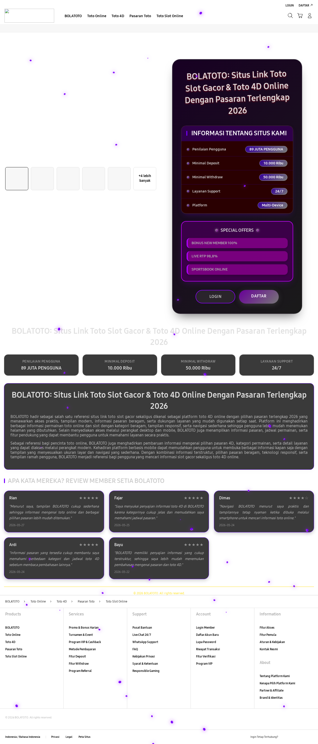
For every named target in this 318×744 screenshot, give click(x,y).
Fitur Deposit (77, 656)
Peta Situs (84, 737)
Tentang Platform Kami (275, 676)
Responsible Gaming (145, 671)
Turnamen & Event (81, 635)
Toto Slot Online (16, 656)
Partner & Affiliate (271, 690)
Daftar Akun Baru (207, 635)
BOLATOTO (19, 416)
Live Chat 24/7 (141, 635)
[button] (300, 15)
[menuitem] (73, 16)
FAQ (135, 649)
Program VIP (204, 663)
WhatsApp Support (145, 642)
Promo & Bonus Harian (84, 627)
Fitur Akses (267, 627)
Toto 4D (10, 642)
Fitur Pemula (268, 635)
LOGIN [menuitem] (289, 5)
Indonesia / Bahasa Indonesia (22, 737)
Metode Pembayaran (82, 649)
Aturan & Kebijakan (272, 642)
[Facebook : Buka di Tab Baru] (284, 737)
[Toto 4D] (29, 15)
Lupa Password (206, 642)
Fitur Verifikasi (205, 656)
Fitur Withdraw (79, 663)
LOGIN (215, 296)
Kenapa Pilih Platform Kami (277, 683)
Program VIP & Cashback (85, 642)
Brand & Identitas (271, 697)
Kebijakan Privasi (143, 656)
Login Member (205, 627)
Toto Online (12, 635)
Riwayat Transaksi (208, 649)
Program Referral (80, 671)
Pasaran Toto (13, 649)
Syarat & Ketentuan (145, 663)
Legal (69, 737)
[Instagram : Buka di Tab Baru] (301, 737)
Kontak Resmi (269, 649)
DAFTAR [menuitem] (304, 5)
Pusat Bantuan (142, 627)
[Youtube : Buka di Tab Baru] (310, 737)
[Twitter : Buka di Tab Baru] (292, 737)
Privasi (55, 737)
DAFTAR (259, 296)
